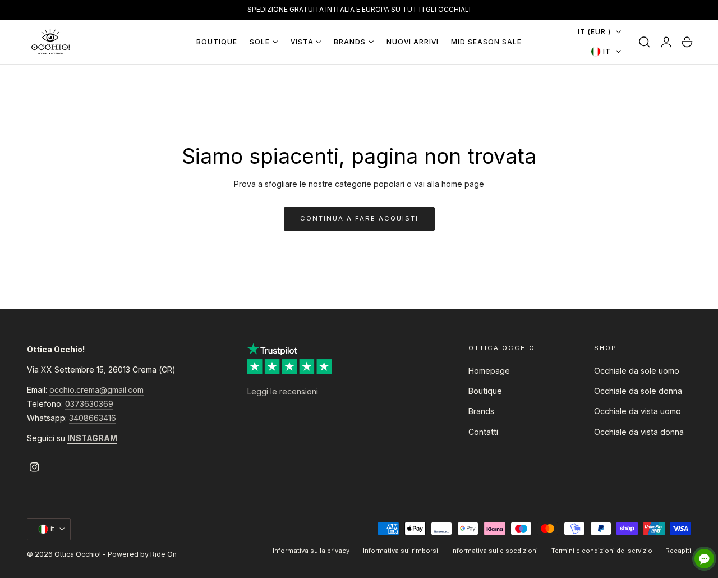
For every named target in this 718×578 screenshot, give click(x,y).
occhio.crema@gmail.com (96, 389)
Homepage (489, 370)
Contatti (483, 432)
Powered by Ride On (142, 554)
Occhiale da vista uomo (637, 411)
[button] (644, 42)
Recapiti (678, 550)
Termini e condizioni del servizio (601, 550)
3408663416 (92, 418)
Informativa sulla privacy (311, 550)
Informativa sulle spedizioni (494, 550)
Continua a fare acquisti (359, 218)
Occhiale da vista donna (639, 432)
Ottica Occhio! (77, 554)
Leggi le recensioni (282, 391)
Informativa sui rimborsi (400, 550)
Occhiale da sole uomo (636, 370)
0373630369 (89, 404)
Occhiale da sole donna (638, 391)
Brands (481, 411)
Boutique (485, 391)
